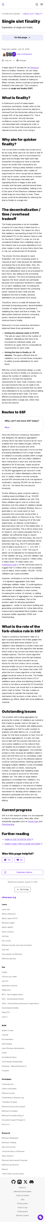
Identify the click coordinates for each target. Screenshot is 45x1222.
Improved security (9, 1147)
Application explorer (9, 986)
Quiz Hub (5, 950)
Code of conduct (22, 1195)
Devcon (6, 1124)
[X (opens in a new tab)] (25, 1182)
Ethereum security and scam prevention (17, 945)
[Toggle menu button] (41, 4)
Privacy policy (22, 1203)
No (21, 860)
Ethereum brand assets (22, 1191)
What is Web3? (7, 927)
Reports (5, 1169)
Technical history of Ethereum (13, 1151)
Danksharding (8, 824)
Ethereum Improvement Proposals (14, 1160)
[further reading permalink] (1, 834)
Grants (4, 1053)
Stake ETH (6, 1012)
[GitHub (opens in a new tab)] (13, 1182)
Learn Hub (6, 909)
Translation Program (9, 1102)
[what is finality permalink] (1, 98)
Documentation (7, 1039)
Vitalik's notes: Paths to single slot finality (23, 844)
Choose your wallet (9, 977)
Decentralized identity (10, 1008)
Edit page (21, 61)
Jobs (22, 1199)
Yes (9, 860)
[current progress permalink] (1, 810)
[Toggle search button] (36, 4)
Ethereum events (8, 1093)
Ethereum (34, 67)
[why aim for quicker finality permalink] (1, 141)
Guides (4, 972)
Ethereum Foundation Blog (13, 1115)
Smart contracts (8, 932)
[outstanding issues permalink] (1, 711)
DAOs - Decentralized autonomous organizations (20, 1003)
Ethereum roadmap (11, 14)
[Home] (3, 4)
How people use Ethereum (12, 954)
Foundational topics (9, 1057)
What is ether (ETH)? (10, 918)
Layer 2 (5, 1017)
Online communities (9, 1089)
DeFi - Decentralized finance (13, 999)
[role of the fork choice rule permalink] (1, 628)
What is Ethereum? (9, 914)
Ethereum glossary (9, 959)
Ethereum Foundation (10, 1111)
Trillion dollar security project (13, 1174)
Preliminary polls (10, 564)
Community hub (8, 1084)
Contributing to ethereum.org (13, 1098)
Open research (7, 1156)
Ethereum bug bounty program (13, 1107)
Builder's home (7, 1030)
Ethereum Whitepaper (10, 1138)
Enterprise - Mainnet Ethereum (14, 1066)
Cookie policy (22, 1211)
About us (22, 1187)
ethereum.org (9, 897)
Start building (7, 1044)
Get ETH (5, 981)
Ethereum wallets (8, 923)
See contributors (24, 54)
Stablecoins (6, 990)
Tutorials (5, 1035)
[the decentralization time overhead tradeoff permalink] (1, 214)
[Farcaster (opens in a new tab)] (19, 1182)
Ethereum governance (10, 1165)
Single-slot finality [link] (32, 14)
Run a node (6, 941)
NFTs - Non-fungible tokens (12, 994)
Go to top (24, 889)
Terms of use (23, 1208)
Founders (5, 1071)
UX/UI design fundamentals (12, 1062)
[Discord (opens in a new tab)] (31, 1182)
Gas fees (5, 936)
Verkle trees (33, 821)
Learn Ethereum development (13, 1048)
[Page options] (13, 60)
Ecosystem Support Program (13, 1120)
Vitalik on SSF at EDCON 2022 (19, 839)
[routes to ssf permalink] (1, 412)
